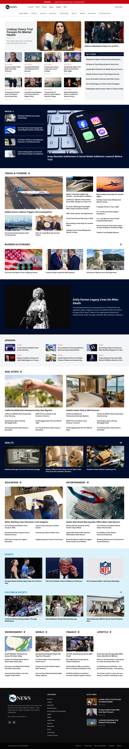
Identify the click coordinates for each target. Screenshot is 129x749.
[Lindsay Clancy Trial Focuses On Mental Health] (59, 36)
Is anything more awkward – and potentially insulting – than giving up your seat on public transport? (110, 667)
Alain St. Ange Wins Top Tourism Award (48, 234)
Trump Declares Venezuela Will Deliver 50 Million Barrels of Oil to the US (111, 359)
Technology (63, 13)
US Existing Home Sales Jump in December (17, 429)
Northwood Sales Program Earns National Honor (17, 534)
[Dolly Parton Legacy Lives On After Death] (37, 307)
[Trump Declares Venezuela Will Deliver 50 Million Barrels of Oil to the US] (92, 357)
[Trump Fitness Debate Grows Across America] (10, 347)
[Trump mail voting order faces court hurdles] (53, 57)
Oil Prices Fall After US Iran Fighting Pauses (21, 273)
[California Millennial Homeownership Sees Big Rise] (34, 391)
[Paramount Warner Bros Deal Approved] (105, 259)
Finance (44, 7)
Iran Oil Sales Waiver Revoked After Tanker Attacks (49, 674)
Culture (49, 702)
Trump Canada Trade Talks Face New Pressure (12, 69)
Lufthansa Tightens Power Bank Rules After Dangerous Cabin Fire (78, 201)
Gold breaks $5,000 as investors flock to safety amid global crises (78, 667)
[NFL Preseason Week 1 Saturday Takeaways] (105, 568)
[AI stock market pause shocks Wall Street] (79, 644)
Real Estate (50, 726)
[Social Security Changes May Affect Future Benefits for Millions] (110, 644)
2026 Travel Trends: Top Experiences (79, 214)
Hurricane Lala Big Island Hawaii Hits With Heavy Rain (17, 667)
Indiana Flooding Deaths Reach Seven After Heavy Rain (17, 661)
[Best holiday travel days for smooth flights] (110, 184)
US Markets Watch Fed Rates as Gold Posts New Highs (72, 69)
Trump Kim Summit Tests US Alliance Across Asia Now (12, 94)
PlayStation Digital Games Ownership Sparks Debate (103, 59)
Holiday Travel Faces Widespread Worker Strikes (78, 231)
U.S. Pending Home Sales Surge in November (48, 429)
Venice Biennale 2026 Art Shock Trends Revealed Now (105, 620)
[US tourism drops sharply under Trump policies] (18, 222)
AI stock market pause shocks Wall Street (79, 655)
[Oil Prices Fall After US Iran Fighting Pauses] (23, 259)
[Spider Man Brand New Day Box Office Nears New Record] (95, 503)
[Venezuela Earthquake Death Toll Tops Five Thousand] (49, 644)
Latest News (23, 13)
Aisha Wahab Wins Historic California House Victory (71, 94)
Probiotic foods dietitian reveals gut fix (101, 469)
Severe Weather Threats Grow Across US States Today (16, 655)
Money (51, 7)
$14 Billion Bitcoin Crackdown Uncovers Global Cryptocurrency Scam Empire (78, 674)
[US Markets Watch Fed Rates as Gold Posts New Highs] (72, 57)
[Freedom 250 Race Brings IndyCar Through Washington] (23, 606)
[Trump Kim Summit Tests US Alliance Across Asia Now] (13, 82)
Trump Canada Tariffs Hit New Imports (60, 273)
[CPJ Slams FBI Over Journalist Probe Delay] (10, 118)
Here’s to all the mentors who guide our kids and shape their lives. (110, 661)
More (65, 7)
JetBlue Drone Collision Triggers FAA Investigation (28, 212)
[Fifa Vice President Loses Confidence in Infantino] (64, 568)
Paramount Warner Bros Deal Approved (101, 273)
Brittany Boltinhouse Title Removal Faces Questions (110, 541)
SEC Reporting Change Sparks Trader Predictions (77, 661)
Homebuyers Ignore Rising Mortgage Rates (15, 422)
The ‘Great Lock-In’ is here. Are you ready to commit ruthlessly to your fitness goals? (110, 674)
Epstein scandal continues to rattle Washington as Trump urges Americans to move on (28, 359)
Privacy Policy (88, 746)
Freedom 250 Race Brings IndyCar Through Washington (21, 620)
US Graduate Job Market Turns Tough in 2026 (16, 527)
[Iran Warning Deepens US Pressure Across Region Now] (33, 82)
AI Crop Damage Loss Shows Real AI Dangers (103, 84)
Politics (34, 13)
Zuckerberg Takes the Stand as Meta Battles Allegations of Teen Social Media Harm (111, 349)
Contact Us (78, 746)
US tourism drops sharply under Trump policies (17, 234)
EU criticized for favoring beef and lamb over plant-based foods (70, 349)
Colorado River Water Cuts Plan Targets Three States (16, 674)
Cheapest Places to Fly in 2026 (108, 207)
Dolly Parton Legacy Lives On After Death (96, 301)
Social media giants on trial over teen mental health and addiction (30, 153)
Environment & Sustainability (56, 711)
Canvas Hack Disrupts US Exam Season (47, 527)
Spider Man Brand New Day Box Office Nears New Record (93, 522)
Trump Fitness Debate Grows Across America (28, 349)
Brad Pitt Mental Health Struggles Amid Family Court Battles (79, 541)
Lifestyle (58, 7)
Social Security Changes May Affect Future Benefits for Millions (110, 655)
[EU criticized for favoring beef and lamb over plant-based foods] (51, 347)
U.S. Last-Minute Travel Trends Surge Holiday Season (108, 220)
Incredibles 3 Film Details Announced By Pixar (106, 534)
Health (82, 13)
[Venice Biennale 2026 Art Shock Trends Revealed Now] (105, 606)
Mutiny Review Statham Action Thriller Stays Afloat (78, 527)
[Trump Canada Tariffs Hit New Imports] (64, 259)
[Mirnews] (14, 7)
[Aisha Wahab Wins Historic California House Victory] (72, 82)
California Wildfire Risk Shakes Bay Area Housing (18, 415)
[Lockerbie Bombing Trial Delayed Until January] (33, 57)
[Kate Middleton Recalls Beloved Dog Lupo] (64, 606)
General (30, 7)
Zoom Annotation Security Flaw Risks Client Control (102, 79)
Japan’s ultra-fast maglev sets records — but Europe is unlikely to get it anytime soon (79, 195)
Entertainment (104, 13)
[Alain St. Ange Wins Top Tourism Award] (49, 222)
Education (92, 13)
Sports (74, 13)
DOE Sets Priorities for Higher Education (16, 541)
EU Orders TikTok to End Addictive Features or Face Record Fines (30, 141)
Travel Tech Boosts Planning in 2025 (79, 218)
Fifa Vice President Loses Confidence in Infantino (64, 581)
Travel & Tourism (52, 735)
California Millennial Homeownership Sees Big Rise (28, 410)
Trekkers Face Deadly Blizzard (108, 233)
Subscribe (118, 7)
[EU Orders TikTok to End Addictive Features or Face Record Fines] (10, 141)
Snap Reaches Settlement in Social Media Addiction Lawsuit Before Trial (84, 158)
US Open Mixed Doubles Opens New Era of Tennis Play (23, 582)
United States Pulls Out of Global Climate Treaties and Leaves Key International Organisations (70, 359)
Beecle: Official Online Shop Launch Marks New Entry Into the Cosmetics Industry (63, 470)
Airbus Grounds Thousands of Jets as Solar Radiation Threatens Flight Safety (110, 227)
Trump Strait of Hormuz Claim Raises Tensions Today (52, 94)
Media (49, 717)
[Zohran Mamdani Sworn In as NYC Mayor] (104, 32)
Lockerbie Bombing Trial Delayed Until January (32, 69)
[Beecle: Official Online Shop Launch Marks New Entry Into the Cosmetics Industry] (64, 456)
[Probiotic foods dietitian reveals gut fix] (105, 456)
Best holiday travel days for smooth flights (79, 224)
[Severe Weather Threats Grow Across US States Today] (18, 644)
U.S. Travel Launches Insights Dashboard (108, 213)
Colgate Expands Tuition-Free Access (49, 540)
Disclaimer (111, 746)
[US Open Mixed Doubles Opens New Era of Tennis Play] (23, 568)
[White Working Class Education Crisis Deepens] (34, 503)
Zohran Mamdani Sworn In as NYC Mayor (101, 46)
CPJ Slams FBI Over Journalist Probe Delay (29, 117)
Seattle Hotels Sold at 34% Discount (82, 410)
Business (52, 13)
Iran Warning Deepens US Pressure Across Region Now (33, 94)
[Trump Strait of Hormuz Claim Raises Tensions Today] (53, 82)
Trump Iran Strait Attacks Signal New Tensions (48, 667)
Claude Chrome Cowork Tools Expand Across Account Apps (102, 74)
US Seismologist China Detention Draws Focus (48, 661)
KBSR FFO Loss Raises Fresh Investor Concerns (46, 415)
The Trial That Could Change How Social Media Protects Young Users (31, 129)
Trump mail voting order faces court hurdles (51, 69)
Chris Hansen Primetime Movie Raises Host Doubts (108, 527)
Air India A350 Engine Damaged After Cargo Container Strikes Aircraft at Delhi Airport (78, 208)
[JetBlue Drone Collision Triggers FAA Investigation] (34, 192)
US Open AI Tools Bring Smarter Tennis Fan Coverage (102, 64)
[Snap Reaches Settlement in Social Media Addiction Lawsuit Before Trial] (85, 131)
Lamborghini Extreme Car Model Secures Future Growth (104, 69)
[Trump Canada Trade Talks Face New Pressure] (13, 57)
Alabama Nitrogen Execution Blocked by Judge (22, 469)
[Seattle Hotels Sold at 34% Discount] (95, 391)
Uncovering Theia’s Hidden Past (47, 533)
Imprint (119, 746)
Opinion (43, 13)
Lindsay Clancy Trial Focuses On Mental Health (69, 2)
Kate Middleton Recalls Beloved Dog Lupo (61, 619)
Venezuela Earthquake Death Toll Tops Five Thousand (48, 655)
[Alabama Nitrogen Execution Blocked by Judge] (23, 456)
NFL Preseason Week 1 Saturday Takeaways (103, 581)
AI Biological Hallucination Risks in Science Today (104, 89)
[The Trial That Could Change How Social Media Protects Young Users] (10, 130)
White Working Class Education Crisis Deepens (26, 522)
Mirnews (25, 746)
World (37, 7)
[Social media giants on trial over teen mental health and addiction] (10, 153)
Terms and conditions (100, 746)
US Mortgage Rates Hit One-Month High (49, 422)
